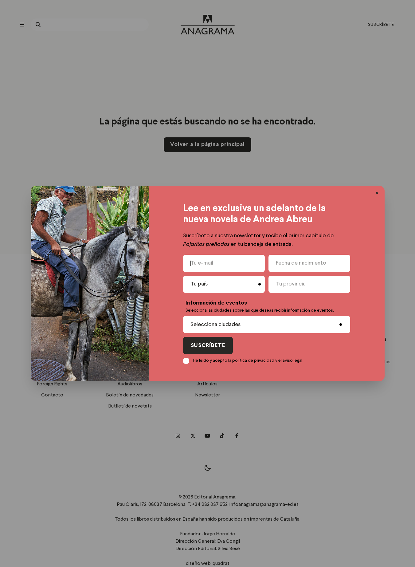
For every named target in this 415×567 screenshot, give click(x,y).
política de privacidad (253, 360)
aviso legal (292, 360)
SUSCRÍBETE (208, 345)
